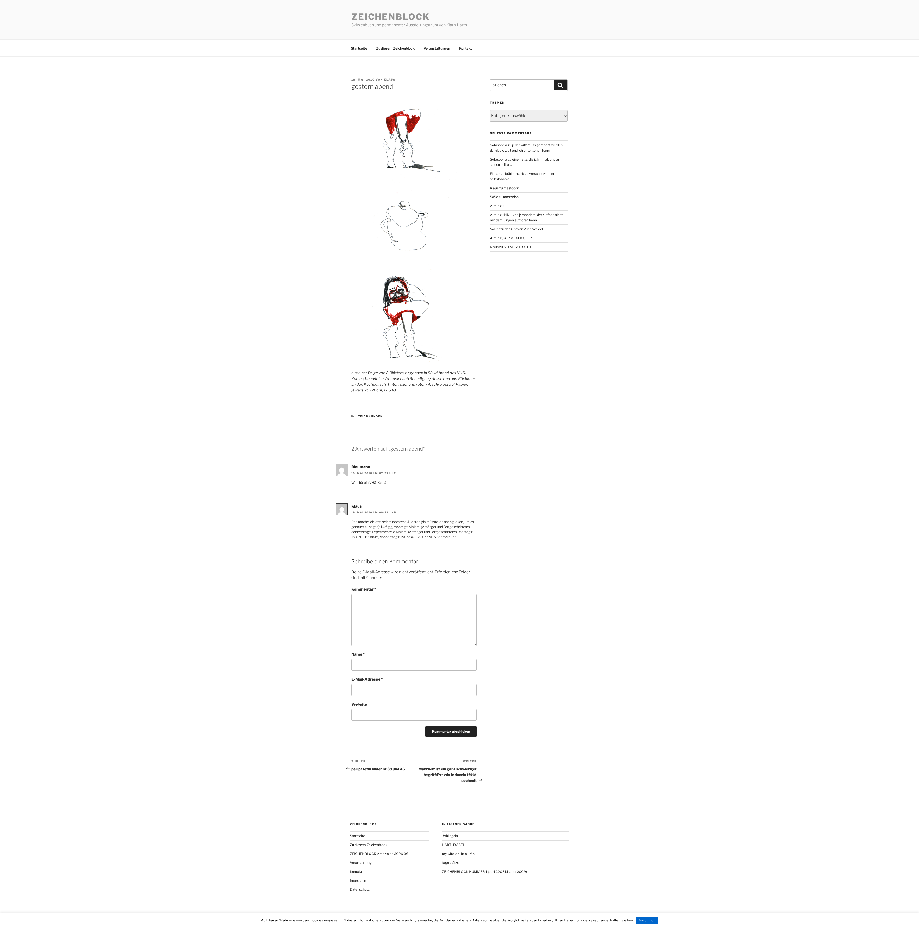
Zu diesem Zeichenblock (395, 48)
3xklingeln (450, 836)
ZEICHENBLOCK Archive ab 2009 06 (379, 854)
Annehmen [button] (647, 920)
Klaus (390, 79)
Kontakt (465, 48)
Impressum (358, 880)
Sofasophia (498, 145)
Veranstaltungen (437, 48)
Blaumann (360, 467)
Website (359, 704)
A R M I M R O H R (518, 238)
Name (358, 654)
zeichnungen (370, 416)
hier (630, 920)
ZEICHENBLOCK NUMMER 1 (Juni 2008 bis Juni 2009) (484, 872)
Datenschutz (360, 889)
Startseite (359, 48)
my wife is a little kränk (459, 854)
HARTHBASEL (453, 845)
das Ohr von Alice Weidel (524, 229)
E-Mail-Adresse (367, 679)
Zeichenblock (390, 16)
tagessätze (450, 862)
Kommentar (363, 589)
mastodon (511, 188)
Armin (494, 206)
